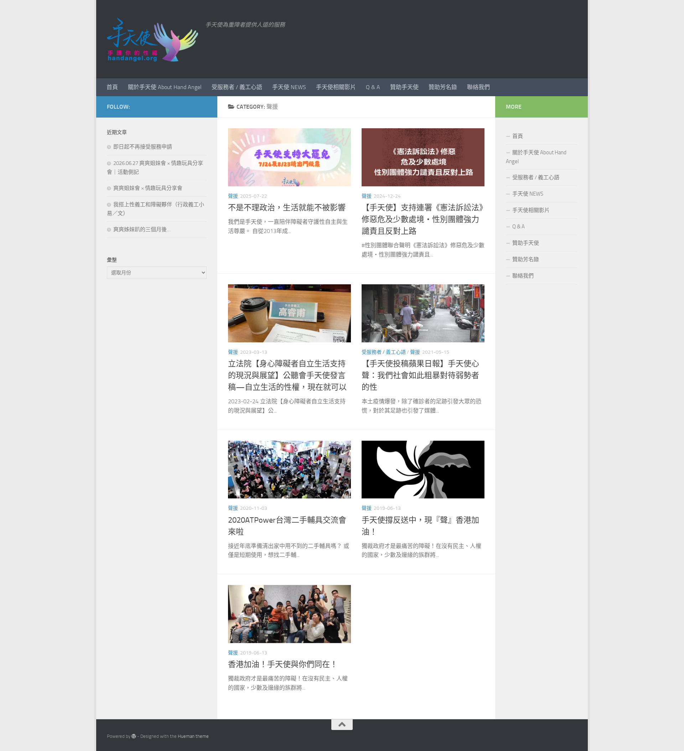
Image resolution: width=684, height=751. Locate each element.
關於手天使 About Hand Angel (165, 87)
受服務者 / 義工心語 (237, 87)
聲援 (233, 196)
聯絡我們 (478, 87)
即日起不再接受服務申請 (142, 147)
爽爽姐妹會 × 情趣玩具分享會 (147, 188)
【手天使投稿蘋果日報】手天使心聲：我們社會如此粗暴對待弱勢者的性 (420, 375)
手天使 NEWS (289, 87)
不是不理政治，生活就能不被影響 (287, 207)
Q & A (373, 87)
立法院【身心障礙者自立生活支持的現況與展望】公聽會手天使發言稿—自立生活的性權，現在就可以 (287, 375)
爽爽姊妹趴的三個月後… (142, 229)
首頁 (112, 87)
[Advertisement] (157, 404)
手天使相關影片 (336, 87)
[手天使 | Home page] (152, 39)
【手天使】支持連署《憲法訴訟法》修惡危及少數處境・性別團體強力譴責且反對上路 (422, 219)
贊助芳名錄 (443, 87)
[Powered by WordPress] (133, 736)
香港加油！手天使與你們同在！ (283, 664)
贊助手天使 (404, 87)
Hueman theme (193, 736)
